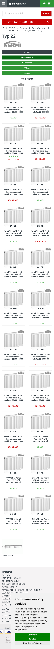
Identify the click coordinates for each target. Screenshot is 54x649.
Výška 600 (31, 31)
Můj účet (6, 612)
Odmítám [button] (32, 639)
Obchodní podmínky (11, 581)
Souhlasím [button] (32, 635)
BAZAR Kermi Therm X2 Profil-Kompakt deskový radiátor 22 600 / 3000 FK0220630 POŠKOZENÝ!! (41, 482)
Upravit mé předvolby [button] (32, 643)
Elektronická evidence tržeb (15, 593)
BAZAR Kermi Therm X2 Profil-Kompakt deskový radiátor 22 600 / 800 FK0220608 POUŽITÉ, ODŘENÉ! (40, 523)
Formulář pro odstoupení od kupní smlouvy (22, 590)
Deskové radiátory (39, 28)
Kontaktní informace (11, 578)
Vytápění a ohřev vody (18, 28)
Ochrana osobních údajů (13, 584)
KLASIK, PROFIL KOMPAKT (12, 31)
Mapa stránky (8, 599)
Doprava (6, 575)
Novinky (5, 621)
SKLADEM (28, 79)
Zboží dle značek (9, 602)
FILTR (28, 52)
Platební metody (9, 587)
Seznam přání (8, 618)
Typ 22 (42, 31)
